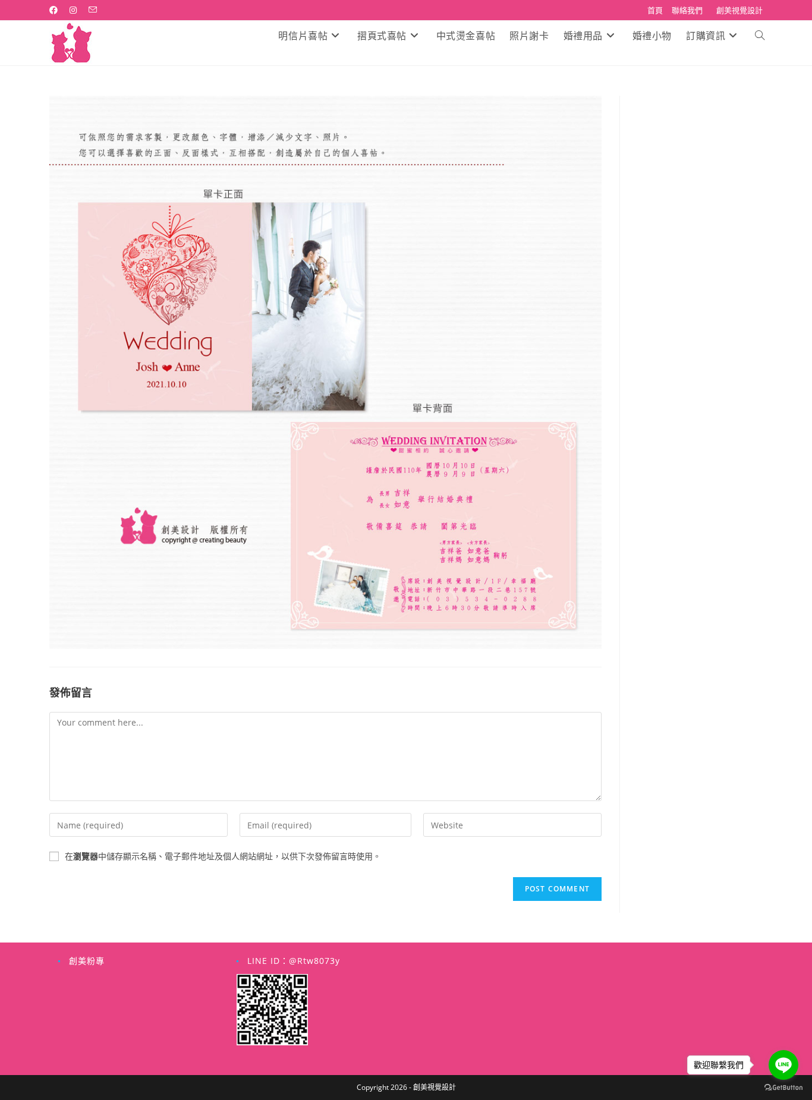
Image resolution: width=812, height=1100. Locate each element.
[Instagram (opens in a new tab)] (73, 10)
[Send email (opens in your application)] (93, 10)
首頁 (655, 10)
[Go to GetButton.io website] (783, 1088)
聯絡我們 (687, 10)
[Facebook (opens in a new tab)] (56, 10)
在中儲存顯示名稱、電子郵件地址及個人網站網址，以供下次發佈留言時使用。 (223, 856)
